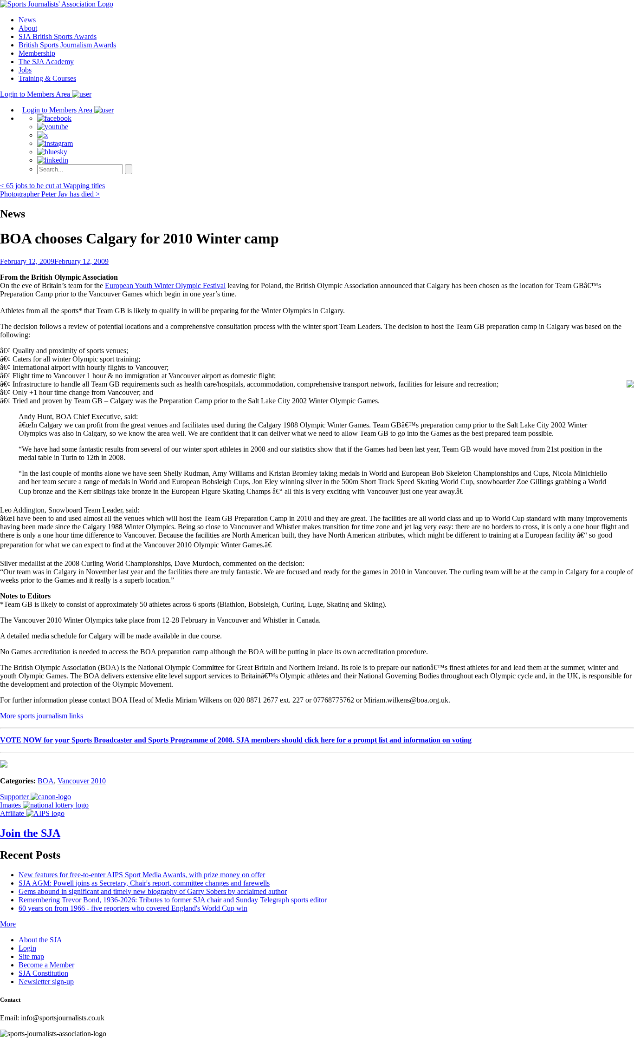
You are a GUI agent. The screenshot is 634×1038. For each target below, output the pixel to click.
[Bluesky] (52, 152)
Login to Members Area (36, 94)
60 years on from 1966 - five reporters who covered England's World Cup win (133, 908)
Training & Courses (47, 78)
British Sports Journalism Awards (67, 45)
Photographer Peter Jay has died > (50, 194)
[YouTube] (52, 127)
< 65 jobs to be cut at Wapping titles (52, 186)
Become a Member (46, 965)
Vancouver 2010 (82, 781)
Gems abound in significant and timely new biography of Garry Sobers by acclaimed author (153, 891)
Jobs (25, 70)
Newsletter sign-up (46, 981)
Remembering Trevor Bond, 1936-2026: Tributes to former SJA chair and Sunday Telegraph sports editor (173, 900)
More (8, 924)
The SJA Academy (46, 62)
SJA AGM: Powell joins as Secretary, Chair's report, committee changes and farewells (144, 883)
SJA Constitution (43, 973)
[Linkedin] (52, 160)
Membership (37, 53)
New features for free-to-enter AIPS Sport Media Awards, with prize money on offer (142, 875)
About (28, 28)
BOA (46, 781)
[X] (42, 135)
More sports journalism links (41, 716)
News (27, 20)
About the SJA (40, 940)
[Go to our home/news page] (56, 4)
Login (27, 948)
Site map (31, 956)
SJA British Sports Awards (58, 36)
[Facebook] (54, 118)
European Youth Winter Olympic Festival (165, 285)
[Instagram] (55, 143)
